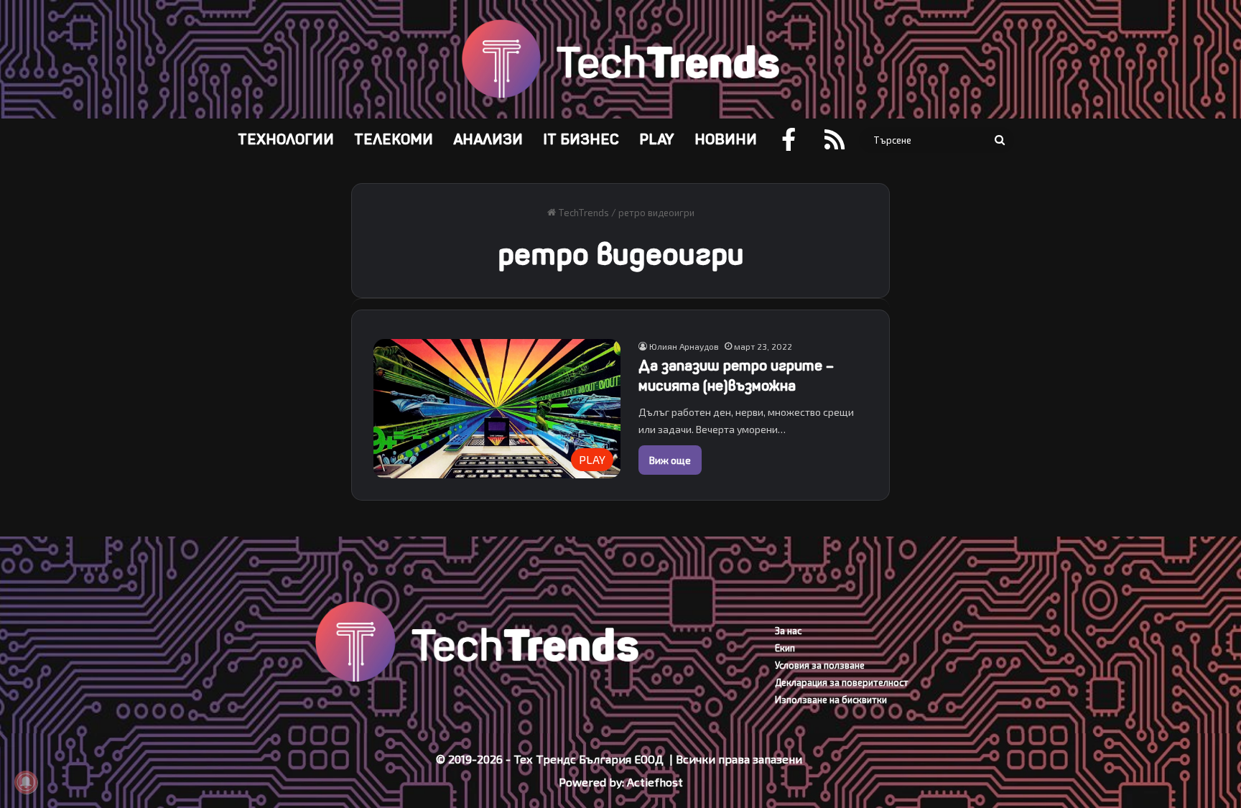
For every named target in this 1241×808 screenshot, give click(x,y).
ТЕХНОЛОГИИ (286, 140)
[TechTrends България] (620, 59)
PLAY (656, 140)
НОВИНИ (725, 140)
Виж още (670, 460)
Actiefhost (655, 782)
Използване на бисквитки (831, 699)
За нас (788, 630)
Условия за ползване (820, 665)
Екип (785, 648)
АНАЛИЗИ (488, 140)
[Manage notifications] (25, 782)
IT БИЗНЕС (581, 140)
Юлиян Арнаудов (684, 346)
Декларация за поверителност (841, 682)
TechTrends (582, 212)
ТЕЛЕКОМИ (393, 140)
